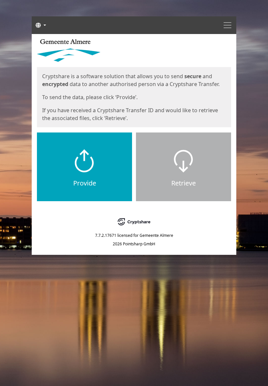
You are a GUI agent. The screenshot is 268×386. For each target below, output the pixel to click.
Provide (84, 183)
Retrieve (183, 183)
